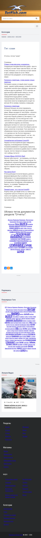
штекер (18, 351)
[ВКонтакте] (5, 268)
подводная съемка (29, 332)
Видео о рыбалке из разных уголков (11, 496)
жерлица (23, 226)
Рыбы (5, 512)
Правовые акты (8, 521)
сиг (24, 338)
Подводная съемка (11, 479)
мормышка (23, 325)
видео (15, 313)
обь (17, 328)
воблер (31, 314)
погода (21, 332)
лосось (29, 228)
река (28, 336)
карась (17, 228)
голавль (30, 224)
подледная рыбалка (20, 235)
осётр (9, 330)
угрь (34, 344)
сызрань (26, 342)
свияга (28, 239)
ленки (24, 323)
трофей (21, 247)
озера (12, 232)
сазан (23, 239)
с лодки (32, 336)
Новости (8, 436)
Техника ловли (27, 492)
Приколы (25, 489)
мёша (15, 230)
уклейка (18, 346)
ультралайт (29, 247)
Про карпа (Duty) (10, 172)
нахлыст (14, 326)
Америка (16, 220)
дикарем (8, 318)
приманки (13, 239)
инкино (24, 321)
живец (33, 318)
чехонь (34, 348)
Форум (7, 427)
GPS (6, 307)
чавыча (28, 249)
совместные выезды (19, 241)
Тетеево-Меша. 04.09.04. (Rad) (14, 156)
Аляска (10, 220)
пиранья (31, 330)
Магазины (26, 427)
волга (23, 224)
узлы (14, 346)
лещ (25, 228)
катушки (15, 323)
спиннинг (16, 245)
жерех (17, 226)
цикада (24, 348)
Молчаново (9, 310)
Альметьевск (8, 454)
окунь (25, 328)
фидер (12, 249)
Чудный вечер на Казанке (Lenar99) (16, 140)
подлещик (24, 334)
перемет (26, 330)
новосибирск (30, 326)
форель (14, 348)
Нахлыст (25, 485)
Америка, (22, 220)
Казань (6, 451)
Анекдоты (8, 439)
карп (22, 228)
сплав (17, 342)
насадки (9, 326)
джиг (34, 317)
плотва (16, 332)
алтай (7, 311)
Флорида (21, 310)
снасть (7, 340)
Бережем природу (9, 518)
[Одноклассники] (8, 268)
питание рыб (10, 332)
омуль (29, 329)
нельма (19, 326)
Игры (24, 433)
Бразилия (13, 222)
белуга (21, 311)
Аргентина (29, 220)
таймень (32, 342)
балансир (11, 224)
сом (30, 241)
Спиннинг (8, 482)
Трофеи (31, 380)
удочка (10, 346)
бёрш (17, 224)
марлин (10, 230)
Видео (24, 430)
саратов (11, 338)
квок (20, 323)
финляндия (8, 348)
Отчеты (7, 430)
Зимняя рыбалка (10, 485)
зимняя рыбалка (14, 320)
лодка (34, 323)
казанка (29, 226)
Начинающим (8, 509)
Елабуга (6, 467)
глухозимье (15, 317)
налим (20, 230)
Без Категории (27, 479)
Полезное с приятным (11, 106)
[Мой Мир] (11, 268)
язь (27, 351)
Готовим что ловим (10, 515)
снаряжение (32, 338)
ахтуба (29, 222)
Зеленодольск (8, 457)
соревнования (30, 340)
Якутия (31, 309)
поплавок (26, 237)
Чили (25, 310)
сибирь (21, 338)
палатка (21, 330)
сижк (26, 338)
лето (27, 323)
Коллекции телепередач (9, 490)
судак (28, 245)
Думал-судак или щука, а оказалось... (17, 64)
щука (20, 251)
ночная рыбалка (28, 230)
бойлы (30, 311)
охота (16, 330)
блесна (26, 311)
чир (14, 351)
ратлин (24, 336)
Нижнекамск (8, 464)
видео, (22, 314)
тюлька (30, 344)
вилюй (26, 314)
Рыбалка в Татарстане (16, 535)
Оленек (15, 310)
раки (18, 239)
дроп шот (18, 318)
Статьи (7, 433)
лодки (8, 325)
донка (11, 226)
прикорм (8, 336)
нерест (24, 326)
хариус (19, 348)
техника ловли (13, 247)
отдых (13, 330)
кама (11, 228)
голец (26, 317)
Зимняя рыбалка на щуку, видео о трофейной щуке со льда (15, 406)
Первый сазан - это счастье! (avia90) (16, 189)
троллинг (20, 344)
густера (30, 317)
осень (33, 328)
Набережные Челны (10, 460)
